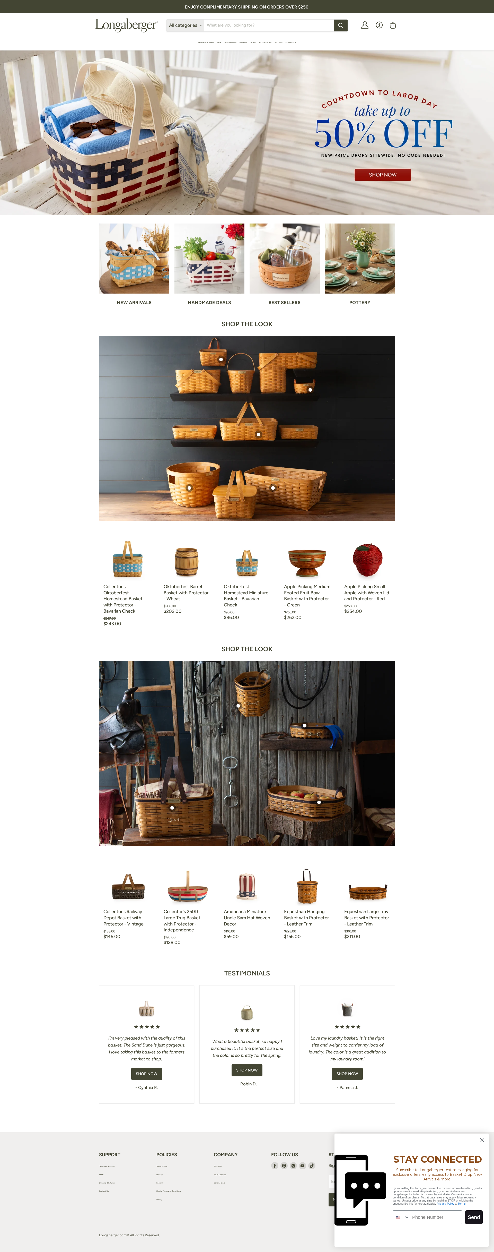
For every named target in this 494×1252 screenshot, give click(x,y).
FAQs (101, 1175)
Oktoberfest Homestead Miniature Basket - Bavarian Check (246, 596)
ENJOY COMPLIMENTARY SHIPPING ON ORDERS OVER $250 (246, 7)
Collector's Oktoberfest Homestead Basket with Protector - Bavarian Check (123, 599)
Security (159, 1183)
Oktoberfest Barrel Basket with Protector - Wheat (186, 593)
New (219, 43)
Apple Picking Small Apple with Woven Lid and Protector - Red (366, 593)
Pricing (159, 1199)
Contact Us (104, 1191)
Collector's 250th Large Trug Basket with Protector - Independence (182, 921)
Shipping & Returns (106, 1183)
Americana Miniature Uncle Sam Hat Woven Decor (247, 918)
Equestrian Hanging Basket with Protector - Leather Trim (306, 918)
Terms (462, 1203)
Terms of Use (161, 1166)
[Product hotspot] (221, 359)
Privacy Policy (445, 1203)
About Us (218, 1166)
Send (474, 1217)
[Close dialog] (482, 1140)
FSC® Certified (220, 1175)
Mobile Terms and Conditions (168, 1191)
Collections (265, 43)
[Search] (341, 25)
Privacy (159, 1175)
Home (253, 43)
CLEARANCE (291, 43)
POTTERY (279, 43)
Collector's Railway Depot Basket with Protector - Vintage (123, 918)
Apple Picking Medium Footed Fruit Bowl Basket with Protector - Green (307, 596)
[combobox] (401, 1217)
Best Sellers (230, 43)
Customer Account (107, 1166)
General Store (219, 1183)
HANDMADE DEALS (206, 43)
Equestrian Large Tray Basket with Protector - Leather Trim (366, 918)
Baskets (244, 43)
